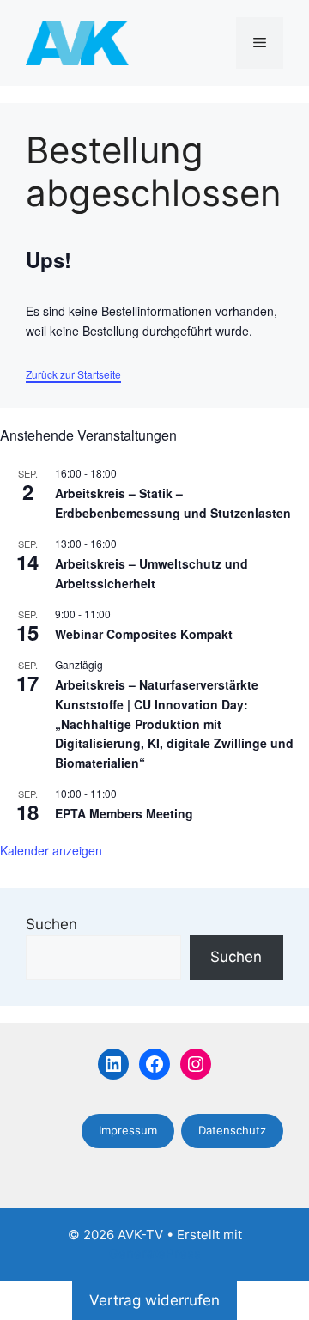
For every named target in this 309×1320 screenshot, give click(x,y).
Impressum (128, 1130)
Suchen (51, 924)
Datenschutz (232, 1130)
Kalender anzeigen (51, 850)
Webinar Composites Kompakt (144, 633)
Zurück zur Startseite (73, 374)
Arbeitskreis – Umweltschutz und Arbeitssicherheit (151, 573)
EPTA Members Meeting (124, 813)
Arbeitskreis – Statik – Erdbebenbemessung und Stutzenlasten (173, 502)
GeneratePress (155, 1253)
